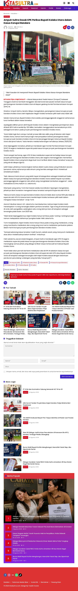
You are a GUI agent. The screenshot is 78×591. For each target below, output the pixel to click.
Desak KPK (44, 263)
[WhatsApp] (72, 282)
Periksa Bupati (23, 265)
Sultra (34, 265)
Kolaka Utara (10, 265)
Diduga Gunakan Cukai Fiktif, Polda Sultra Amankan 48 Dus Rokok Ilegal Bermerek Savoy (63, 332)
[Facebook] (60, 282)
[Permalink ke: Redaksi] (6, 27)
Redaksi (10, 27)
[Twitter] (64, 282)
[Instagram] (9, 575)
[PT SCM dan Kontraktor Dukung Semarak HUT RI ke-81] (15, 298)
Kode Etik (34, 582)
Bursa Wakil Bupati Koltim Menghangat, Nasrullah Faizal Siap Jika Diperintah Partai (39, 332)
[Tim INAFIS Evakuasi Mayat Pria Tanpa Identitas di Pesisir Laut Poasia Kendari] (63, 298)
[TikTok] (20, 575)
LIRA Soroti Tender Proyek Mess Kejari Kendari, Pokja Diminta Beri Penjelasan (37, 309)
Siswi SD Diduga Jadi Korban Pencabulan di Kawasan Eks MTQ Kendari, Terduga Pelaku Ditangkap (14, 332)
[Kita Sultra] (31, 3)
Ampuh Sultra (15, 263)
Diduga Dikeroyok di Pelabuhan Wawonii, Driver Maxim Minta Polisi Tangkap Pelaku (40, 542)
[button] (64, 3)
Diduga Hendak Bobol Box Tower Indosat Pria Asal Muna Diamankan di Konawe (42, 527)
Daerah (7, 302)
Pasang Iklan (56, 582)
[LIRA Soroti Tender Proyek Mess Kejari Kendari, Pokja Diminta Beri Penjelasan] (39, 298)
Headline (6, 16)
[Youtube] (12, 575)
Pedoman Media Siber (20, 582)
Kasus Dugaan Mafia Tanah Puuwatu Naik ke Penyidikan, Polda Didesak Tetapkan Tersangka (39, 534)
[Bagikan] (72, 27)
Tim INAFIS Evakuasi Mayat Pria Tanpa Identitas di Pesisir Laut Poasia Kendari (63, 309)
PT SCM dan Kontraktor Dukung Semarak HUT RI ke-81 (15, 308)
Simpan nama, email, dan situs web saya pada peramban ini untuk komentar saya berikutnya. (39, 372)
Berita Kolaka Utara (30, 263)
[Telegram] (68, 282)
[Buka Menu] (68, 3)
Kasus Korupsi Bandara (59, 263)
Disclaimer (44, 582)
